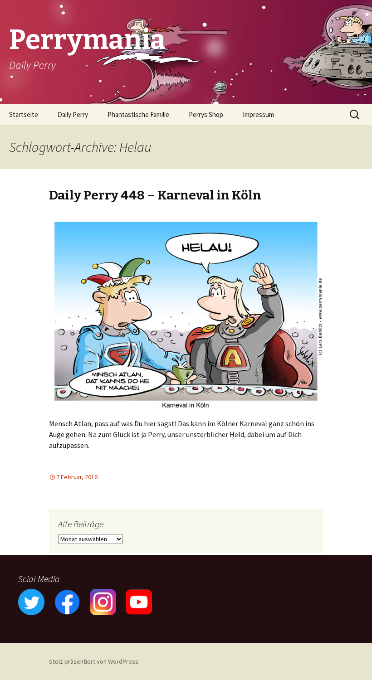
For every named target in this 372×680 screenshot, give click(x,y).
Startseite (23, 114)
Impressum (258, 114)
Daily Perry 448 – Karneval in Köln (155, 195)
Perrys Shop (206, 114)
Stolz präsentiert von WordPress (93, 661)
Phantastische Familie (138, 114)
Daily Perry (73, 114)
